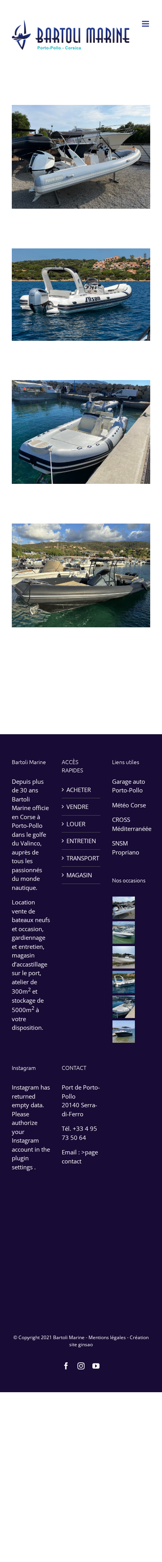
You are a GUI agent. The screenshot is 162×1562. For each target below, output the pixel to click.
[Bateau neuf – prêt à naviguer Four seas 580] (124, 907)
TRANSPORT (81, 858)
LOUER (75, 824)
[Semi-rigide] (81, 157)
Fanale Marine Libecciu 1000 (81, 567)
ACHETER (78, 790)
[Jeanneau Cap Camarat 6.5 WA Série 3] (124, 1031)
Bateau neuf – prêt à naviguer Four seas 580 (81, 142)
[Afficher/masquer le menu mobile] (146, 24)
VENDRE (77, 806)
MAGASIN (79, 875)
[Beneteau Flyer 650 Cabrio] (124, 932)
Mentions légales (107, 1337)
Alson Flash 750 (81, 286)
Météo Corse (129, 805)
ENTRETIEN (81, 841)
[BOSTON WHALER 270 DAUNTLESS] (124, 957)
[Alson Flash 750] (124, 982)
